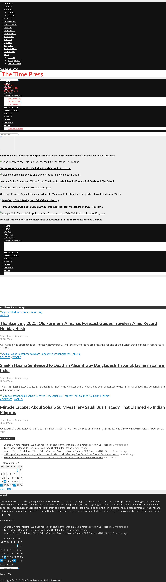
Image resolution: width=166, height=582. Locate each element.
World (8, 86)
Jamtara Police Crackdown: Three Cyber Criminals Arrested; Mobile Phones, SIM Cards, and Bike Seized (57, 181)
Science (7, 18)
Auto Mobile (10, 21)
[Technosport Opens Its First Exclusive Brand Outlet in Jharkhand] (39, 162)
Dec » (10, 488)
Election (8, 39)
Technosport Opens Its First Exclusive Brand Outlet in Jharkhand (35, 168)
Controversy (10, 30)
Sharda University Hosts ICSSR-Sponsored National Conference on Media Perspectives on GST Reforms (57, 155)
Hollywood (14, 101)
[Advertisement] (83, 290)
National (8, 9)
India (7, 83)
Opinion (8, 42)
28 (14, 485)
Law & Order (10, 24)
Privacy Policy (14, 60)
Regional (8, 45)
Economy (9, 92)
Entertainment (13, 95)
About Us (8, 3)
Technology (11, 107)
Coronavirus (10, 33)
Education (9, 36)
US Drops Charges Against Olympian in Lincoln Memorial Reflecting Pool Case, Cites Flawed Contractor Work (60, 193)
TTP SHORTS (10, 48)
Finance (8, 6)
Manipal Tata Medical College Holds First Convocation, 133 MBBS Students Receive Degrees (51, 219)
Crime (7, 119)
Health (8, 116)
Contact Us (9, 51)
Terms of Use (14, 63)
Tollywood (14, 104)
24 (1, 485)
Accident (8, 27)
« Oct (2, 488)
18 (5, 481)
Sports (8, 113)
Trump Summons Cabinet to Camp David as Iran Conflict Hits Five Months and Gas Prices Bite (51, 206)
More (6, 54)
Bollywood (14, 98)
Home (7, 80)
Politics (11, 12)
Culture (11, 15)
